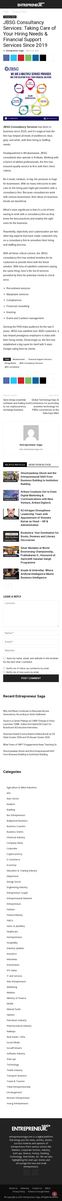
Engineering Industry (17, 887)
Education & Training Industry (22, 870)
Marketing (12, 986)
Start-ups (11, 1059)
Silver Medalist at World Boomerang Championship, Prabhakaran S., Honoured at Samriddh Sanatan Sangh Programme (38, 555)
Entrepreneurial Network (19, 898)
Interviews (12, 959)
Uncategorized (14, 1092)
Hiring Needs (10, 363)
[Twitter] (13, 58)
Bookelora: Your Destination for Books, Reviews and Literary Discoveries (40, 536)
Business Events (15, 831)
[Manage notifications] (54, 1194)
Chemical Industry (16, 837)
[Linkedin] (35, 58)
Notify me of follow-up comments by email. (27, 668)
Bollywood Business (17, 820)
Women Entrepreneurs (18, 1097)
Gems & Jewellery (16, 926)
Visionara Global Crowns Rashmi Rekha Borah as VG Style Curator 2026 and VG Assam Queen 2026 (29, 736)
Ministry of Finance (16, 998)
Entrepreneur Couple (17, 892)
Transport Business (17, 1075)
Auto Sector (13, 798)
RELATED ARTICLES (15, 465)
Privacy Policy (19, 1191)
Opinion (11, 1014)
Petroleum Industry (16, 1020)
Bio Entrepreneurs (16, 815)
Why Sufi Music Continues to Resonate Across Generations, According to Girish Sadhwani (26, 713)
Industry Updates (15, 948)
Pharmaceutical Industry (19, 1025)
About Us (13, 1188)
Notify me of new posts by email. (22, 672)
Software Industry (16, 1053)
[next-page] (10, 586)
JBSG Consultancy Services (31, 363)
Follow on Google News (38, 1191)
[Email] (43, 58)
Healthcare (12, 931)
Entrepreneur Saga (15, 50)
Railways (11, 1031)
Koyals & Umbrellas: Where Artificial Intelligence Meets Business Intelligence (37, 574)
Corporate (12, 848)
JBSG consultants (12, 367)
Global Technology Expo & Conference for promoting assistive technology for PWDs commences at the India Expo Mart (45, 406)
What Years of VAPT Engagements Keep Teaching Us (30, 744)
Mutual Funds (14, 1009)
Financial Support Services (40, 359)
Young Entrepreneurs (17, 1103)
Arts (9, 792)
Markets (11, 992)
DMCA (48, 1188)
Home (6, 11)
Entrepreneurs (14, 903)
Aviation (11, 804)
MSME (10, 1003)
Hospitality (12, 942)
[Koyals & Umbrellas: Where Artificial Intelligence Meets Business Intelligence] (11, 574)
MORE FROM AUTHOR (40, 465)
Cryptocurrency (14, 853)
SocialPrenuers (14, 1047)
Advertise (25, 1188)
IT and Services (14, 975)
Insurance (12, 953)
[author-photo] (31, 440)
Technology (13, 1064)
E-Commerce (13, 859)
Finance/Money (15, 914)
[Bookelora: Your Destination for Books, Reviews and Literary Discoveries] (11, 536)
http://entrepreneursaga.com (31, 449)
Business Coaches (16, 826)
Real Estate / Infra (16, 1036)
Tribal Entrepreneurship (19, 1086)
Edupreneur (12, 876)
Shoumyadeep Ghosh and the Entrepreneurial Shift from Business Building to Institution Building (28, 753)
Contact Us (37, 1188)
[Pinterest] (21, 58)
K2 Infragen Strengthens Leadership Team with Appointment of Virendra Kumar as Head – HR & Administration (36, 518)
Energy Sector (14, 881)
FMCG (10, 920)
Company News (19, 11)
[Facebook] (6, 58)
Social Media (13, 1042)
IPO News (12, 970)
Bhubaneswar (19, 359)
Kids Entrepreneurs (16, 981)
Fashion (11, 909)
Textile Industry (14, 1070)
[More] (50, 58)
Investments (13, 964)
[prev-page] (5, 586)
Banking (11, 809)
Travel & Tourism (16, 1081)
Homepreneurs (14, 937)
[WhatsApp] (28, 58)
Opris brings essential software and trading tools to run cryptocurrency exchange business (17, 404)
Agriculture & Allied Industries (22, 787)
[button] (5, 4)
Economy (11, 865)
